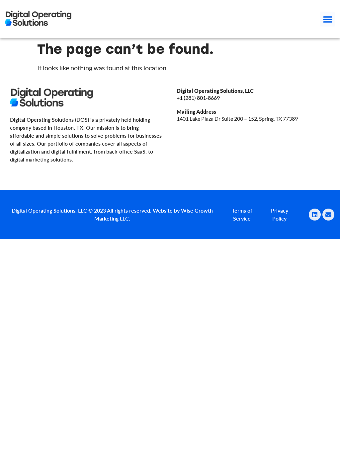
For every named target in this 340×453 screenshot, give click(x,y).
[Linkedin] (315, 215)
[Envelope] (328, 215)
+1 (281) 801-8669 (198, 98)
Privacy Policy (279, 214)
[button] (327, 19)
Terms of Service (242, 214)
